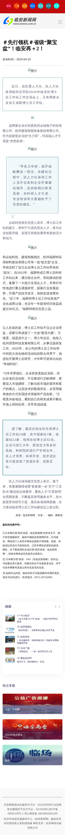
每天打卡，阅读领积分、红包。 (31, 662)
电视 (24, 6)
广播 (16, 6)
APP (48, 6)
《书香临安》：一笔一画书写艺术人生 (34, 651)
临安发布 (24, 636)
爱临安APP (26, 658)
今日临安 (24, 615)
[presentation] (55, 607)
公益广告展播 (12, 709)
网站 (32, 6)
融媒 (8, 606)
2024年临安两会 (14, 734)
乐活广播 (24, 648)
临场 (7, 760)
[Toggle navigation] (32, 21)
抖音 (56, 6)
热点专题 (9, 685)
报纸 (8, 6)
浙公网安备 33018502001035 (40, 813)
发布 (40, 6)
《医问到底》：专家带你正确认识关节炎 (35, 630)
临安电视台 (26, 626)
